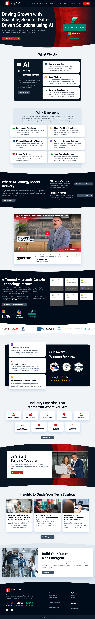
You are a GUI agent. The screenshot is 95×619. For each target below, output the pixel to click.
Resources (73, 603)
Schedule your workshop (83, 184)
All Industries (46, 437)
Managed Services (54, 607)
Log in (79, 3)
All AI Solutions (8, 200)
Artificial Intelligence (54, 602)
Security (51, 605)
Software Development (55, 600)
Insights (73, 606)
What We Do (52, 593)
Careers (73, 597)
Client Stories (74, 608)
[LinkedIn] (7, 610)
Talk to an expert (17, 473)
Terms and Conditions (51, 617)
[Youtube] (11, 610)
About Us (73, 595)
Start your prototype (84, 196)
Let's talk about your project (11, 39)
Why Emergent (74, 593)
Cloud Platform (53, 597)
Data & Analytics (53, 595)
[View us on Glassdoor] (29, 604)
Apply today (47, 572)
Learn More (23, 92)
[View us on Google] (10, 604)
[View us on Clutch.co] (19, 604)
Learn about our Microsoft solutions (13, 304)
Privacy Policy (42, 617)
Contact (86, 3)
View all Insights (46, 537)
